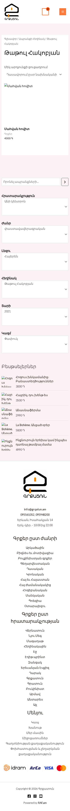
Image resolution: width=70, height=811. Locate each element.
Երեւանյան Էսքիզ (35, 667)
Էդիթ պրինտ (35, 657)
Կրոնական (35, 574)
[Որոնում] (65, 182)
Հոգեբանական (35, 590)
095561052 (27, 514)
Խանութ (35, 727)
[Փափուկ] (33, 339)
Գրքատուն (35, 678)
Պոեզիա (35, 600)
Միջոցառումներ (35, 738)
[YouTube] (41, 796)
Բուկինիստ (35, 688)
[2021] (33, 311)
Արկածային (35, 547)
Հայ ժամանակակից (35, 585)
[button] (54, 12)
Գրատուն (35, 683)
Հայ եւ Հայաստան (35, 579)
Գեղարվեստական (35, 563)
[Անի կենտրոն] (33, 201)
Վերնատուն (35, 630)
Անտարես (35, 699)
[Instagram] (35, 796)
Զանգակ (35, 662)
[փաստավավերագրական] (33, 229)
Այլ (35, 704)
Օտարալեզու (35, 606)
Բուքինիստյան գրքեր (35, 558)
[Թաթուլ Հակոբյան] (33, 284)
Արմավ (35, 694)
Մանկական (35, 595)
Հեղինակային (35, 646)
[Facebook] (29, 796)
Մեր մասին (35, 732)
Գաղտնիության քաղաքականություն (35, 743)
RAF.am (42, 802)
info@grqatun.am (35, 509)
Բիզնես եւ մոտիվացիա (35, 553)
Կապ (35, 722)
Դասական (35, 568)
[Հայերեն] (33, 256)
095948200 (43, 514)
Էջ (35, 651)
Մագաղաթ (35, 641)
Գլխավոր (10, 38)
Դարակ (35, 673)
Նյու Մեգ (35, 635)
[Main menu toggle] (62, 11)
